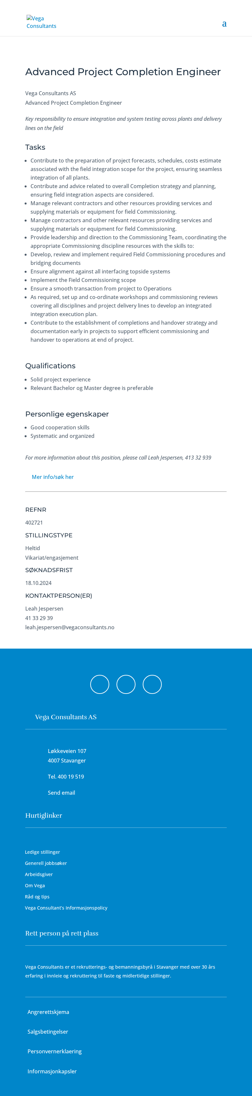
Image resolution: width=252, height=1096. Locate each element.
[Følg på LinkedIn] (152, 684)
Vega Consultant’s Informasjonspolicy (66, 908)
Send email (61, 792)
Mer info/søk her (53, 477)
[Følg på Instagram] (126, 684)
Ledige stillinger (42, 852)
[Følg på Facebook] (99, 684)
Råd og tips (37, 896)
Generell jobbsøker (46, 863)
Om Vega (35, 885)
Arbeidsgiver (39, 874)
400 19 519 (71, 776)
